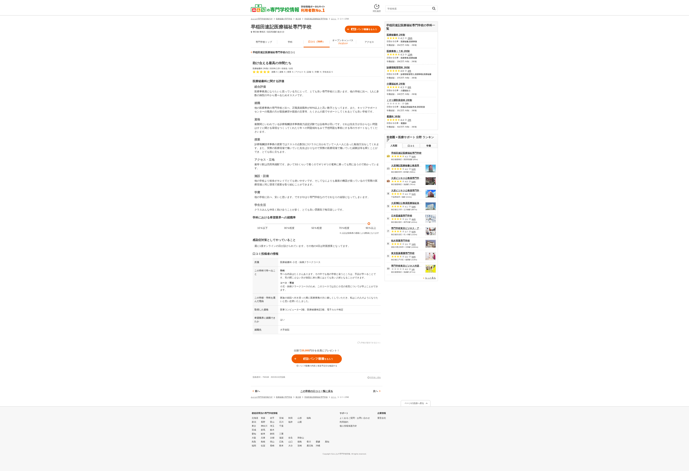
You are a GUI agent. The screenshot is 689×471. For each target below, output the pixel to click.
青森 (263, 418)
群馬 (263, 430)
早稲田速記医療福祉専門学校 (406, 153)
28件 (410, 38)
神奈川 (264, 426)
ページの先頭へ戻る (414, 403)
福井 (290, 422)
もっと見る (430, 278)
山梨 (299, 422)
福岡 (254, 446)
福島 (309, 418)
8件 (409, 87)
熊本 (281, 446)
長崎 (272, 446)
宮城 (281, 418)
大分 (290, 446)
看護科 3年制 (393, 116)
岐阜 (263, 434)
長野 (263, 422)
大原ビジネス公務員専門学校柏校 (408, 190)
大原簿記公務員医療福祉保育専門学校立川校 (414, 203)
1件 (413, 269)
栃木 (272, 430)
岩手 (272, 418)
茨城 (254, 430)
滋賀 (281, 438)
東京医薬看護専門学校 (402, 253)
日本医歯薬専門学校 (401, 215)
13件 (410, 54)
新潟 (254, 422)
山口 (290, 442)
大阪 (254, 438)
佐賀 (263, 446)
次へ (375, 391)
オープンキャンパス (342, 42)
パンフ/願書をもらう (364, 29)
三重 (281, 434)
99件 (414, 257)
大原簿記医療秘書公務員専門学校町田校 (412, 165)
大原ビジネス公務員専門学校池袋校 (409, 178)
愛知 (254, 434)
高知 (327, 442)
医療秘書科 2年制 (396, 34)
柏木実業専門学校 (400, 240)
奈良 (290, 438)
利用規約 (344, 422)
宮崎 (299, 446)
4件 (409, 71)
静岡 (272, 434)
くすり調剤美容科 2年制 (399, 100)
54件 (414, 182)
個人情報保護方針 (348, 426)
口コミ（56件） (316, 41)
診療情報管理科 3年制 (398, 67)
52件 (414, 169)
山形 (299, 418)
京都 (272, 438)
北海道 (255, 418)
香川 (309, 442)
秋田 (290, 418)
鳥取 (254, 442)
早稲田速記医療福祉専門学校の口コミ (274, 52)
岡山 (272, 442)
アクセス (369, 42)
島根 (263, 442)
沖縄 (318, 446)
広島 (281, 442)
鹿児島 (310, 446)
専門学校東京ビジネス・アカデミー (409, 228)
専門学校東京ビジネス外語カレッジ (409, 265)
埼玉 (272, 426)
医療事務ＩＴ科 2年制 (398, 51)
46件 (414, 219)
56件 (414, 157)
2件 (409, 120)
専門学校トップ (264, 42)
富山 (272, 422)
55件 (414, 194)
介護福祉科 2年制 (396, 83)
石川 (281, 422)
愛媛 (318, 442)
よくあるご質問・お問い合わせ (355, 418)
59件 (414, 207)
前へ (257, 391)
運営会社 (381, 418)
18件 (414, 244)
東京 (254, 426)
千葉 (281, 426)
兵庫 (263, 438)
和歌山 (300, 438)
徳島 (299, 442)
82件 (414, 232)
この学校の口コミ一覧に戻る (316, 391)
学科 (290, 42)
